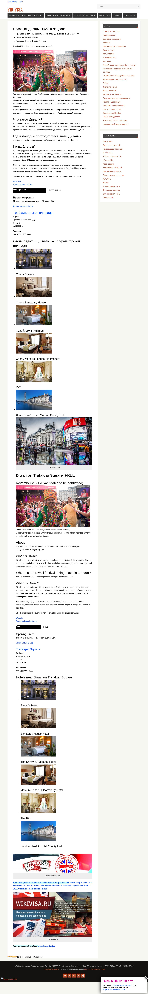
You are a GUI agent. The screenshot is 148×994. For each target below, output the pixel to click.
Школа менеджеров (111, 117)
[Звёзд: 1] (8, 957)
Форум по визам (110, 87)
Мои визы (107, 61)
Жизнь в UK (108, 160)
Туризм (106, 183)
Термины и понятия (111, 190)
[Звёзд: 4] (14, 957)
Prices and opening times (26, 621)
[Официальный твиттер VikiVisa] (69, 976)
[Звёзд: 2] (10, 957)
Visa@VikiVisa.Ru (51, 969)
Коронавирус (108, 164)
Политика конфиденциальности (116, 98)
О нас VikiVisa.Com (111, 31)
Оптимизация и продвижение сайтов (118, 76)
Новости (106, 43)
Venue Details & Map (24, 643)
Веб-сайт (17, 181)
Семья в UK (108, 198)
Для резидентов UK (111, 194)
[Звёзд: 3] (12, 957)
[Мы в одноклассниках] (83, 976)
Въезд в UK (108, 141)
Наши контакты (109, 58)
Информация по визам (113, 149)
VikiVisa (15, 10)
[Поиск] (137, 6)
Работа (106, 83)
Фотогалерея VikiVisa (112, 94)
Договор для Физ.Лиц (112, 109)
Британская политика (112, 171)
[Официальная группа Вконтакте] (65, 976)
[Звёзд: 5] (16, 957)
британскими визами (122, 985)
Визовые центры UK (111, 145)
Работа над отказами (112, 102)
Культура (107, 179)
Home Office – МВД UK (112, 168)
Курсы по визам (109, 91)
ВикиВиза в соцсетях (112, 39)
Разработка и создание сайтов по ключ (119, 65)
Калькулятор (108, 54)
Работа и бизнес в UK (112, 156)
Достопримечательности (113, 175)
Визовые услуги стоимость (114, 46)
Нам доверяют (109, 35)
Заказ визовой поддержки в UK (116, 124)
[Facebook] (74, 976)
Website (19, 618)
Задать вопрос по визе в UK (115, 121)
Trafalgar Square (28, 649)
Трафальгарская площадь (33, 213)
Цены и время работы (22, 184)
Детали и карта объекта (23, 206)
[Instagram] (78, 976)
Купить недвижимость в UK (114, 79)
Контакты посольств (111, 186)
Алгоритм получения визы (114, 106)
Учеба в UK (108, 153)
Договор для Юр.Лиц (112, 113)
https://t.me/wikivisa (46, 946)
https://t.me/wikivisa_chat (94, 969)
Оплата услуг (108, 50)
